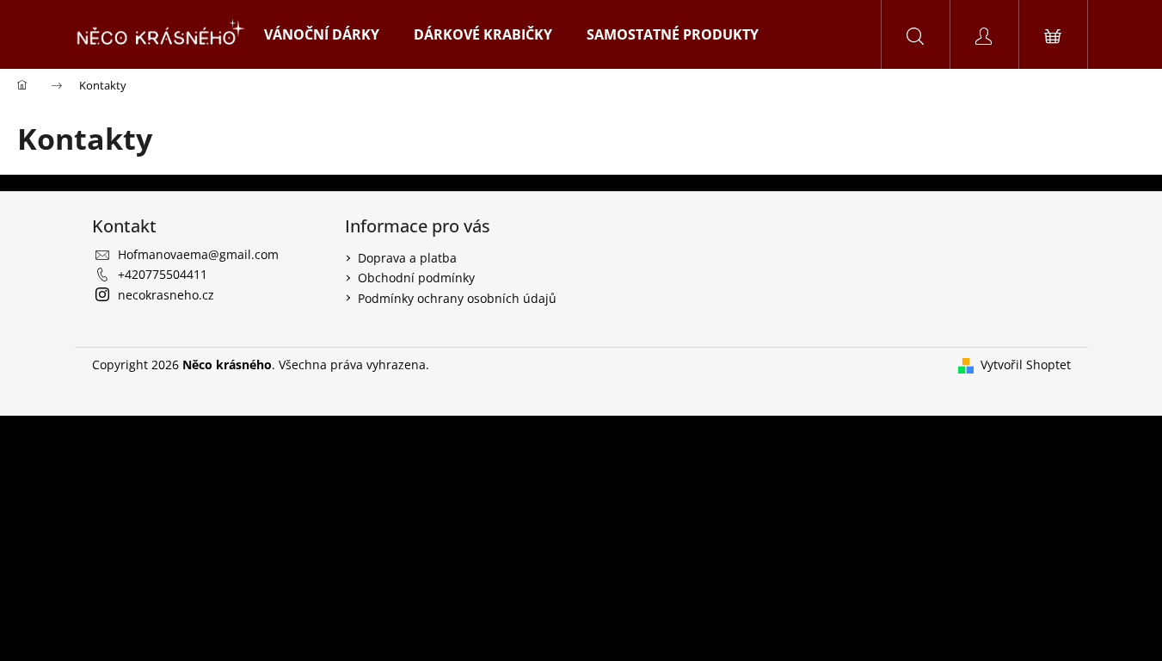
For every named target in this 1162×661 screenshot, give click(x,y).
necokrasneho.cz (166, 295)
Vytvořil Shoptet (1026, 364)
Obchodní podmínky (416, 277)
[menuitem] (322, 34)
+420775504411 (162, 274)
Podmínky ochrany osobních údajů (457, 298)
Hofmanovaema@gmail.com (198, 254)
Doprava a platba (407, 258)
